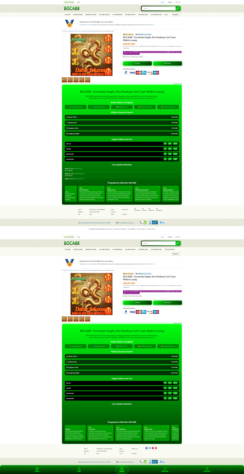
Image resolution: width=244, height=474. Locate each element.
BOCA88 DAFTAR (156, 14)
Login (79, 471)
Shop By (175, 14)
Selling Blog (92, 209)
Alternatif (165, 471)
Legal (112, 209)
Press (112, 214)
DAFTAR (168, 63)
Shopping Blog (101, 209)
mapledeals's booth (85, 24)
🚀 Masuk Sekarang (76, 107)
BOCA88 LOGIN (143, 14)
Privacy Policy (141, 229)
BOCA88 (67, 14)
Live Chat (207, 471)
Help (78, 2)
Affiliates (80, 212)
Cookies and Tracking (119, 229)
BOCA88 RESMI (117, 14)
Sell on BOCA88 (69, 2)
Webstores (125, 209)
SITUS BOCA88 (169, 249)
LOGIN (137, 63)
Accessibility (131, 229)
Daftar (122, 471)
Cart (176, 2)
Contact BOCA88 (94, 212)
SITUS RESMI (70, 31)
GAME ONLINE (77, 31)
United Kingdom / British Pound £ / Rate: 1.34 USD (95, 222)
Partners (113, 212)
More (166, 14)
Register (170, 2)
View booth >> (150, 24)
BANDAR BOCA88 (90, 14)
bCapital (124, 214)
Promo (37, 471)
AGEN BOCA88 (77, 14)
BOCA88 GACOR (130, 14)
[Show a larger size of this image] (64, 80)
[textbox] (159, 8)
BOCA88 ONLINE (104, 14)
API (79, 214)
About (80, 209)
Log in (162, 2)
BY (175, 84)
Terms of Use (151, 229)
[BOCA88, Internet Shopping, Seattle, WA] (153, 222)
